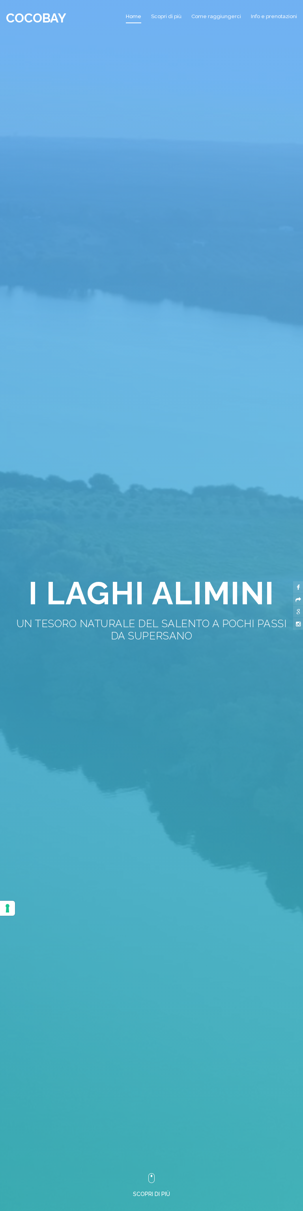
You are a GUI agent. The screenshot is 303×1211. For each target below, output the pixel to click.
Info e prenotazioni (274, 16)
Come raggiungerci (216, 16)
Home (133, 16)
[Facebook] (298, 587)
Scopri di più (166, 16)
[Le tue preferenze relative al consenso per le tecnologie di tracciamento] (7, 908)
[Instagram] (298, 624)
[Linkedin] (298, 612)
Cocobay (36, 18)
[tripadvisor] (298, 600)
